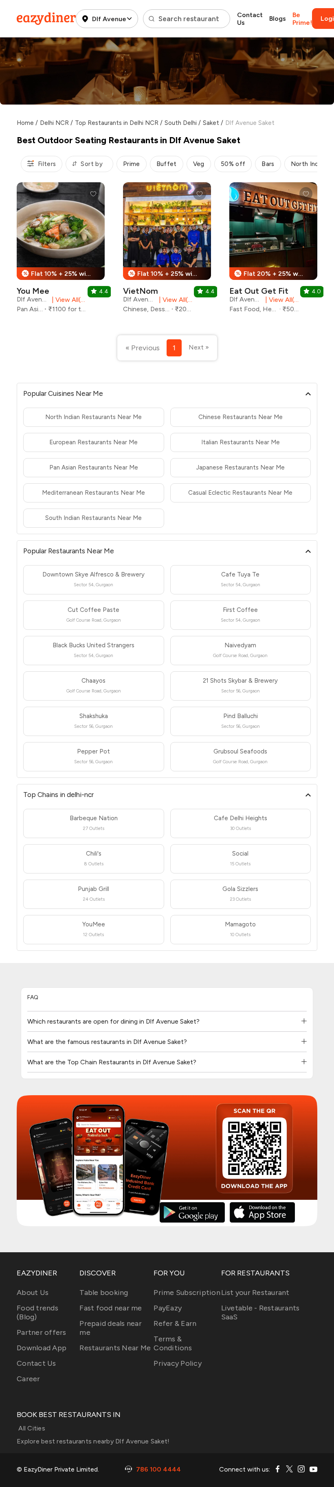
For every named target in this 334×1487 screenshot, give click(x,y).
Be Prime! (302, 18)
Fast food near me (110, 1308)
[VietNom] (167, 250)
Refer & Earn (175, 1323)
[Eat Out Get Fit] (273, 250)
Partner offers (41, 1332)
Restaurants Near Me (115, 1347)
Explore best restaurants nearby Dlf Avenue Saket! (93, 1441)
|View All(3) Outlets (174, 300)
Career (28, 1378)
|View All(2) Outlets (281, 300)
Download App (41, 1347)
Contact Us (250, 18)
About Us (32, 1292)
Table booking (103, 1292)
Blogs (277, 18)
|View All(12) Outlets (67, 300)
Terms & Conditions (173, 1343)
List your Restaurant (255, 1292)
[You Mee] (61, 250)
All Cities (31, 1428)
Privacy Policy (178, 1363)
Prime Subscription (187, 1292)
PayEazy (168, 1308)
